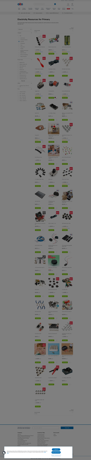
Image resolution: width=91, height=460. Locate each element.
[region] (38, 452)
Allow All (56, 449)
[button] (4, 452)
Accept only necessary (56, 452)
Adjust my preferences (56, 455)
